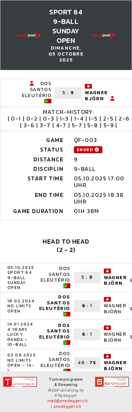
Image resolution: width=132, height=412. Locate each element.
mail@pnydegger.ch (68, 401)
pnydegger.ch (67, 406)
